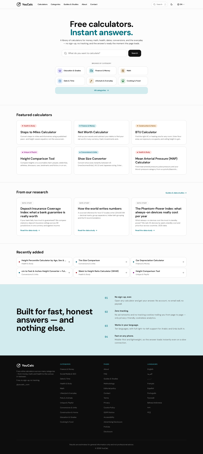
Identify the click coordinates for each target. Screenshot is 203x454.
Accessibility (109, 417)
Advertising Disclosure (113, 422)
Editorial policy (110, 388)
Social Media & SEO (68, 374)
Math (62, 388)
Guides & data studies (176, 193)
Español (150, 388)
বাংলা (148, 407)
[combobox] (97, 53)
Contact (93, 4)
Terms (106, 398)
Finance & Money (67, 369)
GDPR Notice (109, 412)
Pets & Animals (66, 398)
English (150, 369)
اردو (149, 378)
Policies (107, 427)
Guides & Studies (71, 4)
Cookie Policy (109, 407)
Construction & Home (69, 412)
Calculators (43, 4)
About (84, 4)
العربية (149, 374)
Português (151, 393)
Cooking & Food (66, 422)
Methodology (109, 383)
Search (135, 53)
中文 (149, 412)
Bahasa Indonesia (154, 402)
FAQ (105, 374)
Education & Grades (68, 417)
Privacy (107, 403)
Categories (55, 4)
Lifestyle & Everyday (68, 393)
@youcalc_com (22, 384)
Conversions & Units (68, 407)
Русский (150, 398)
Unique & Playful (66, 403)
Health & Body (66, 383)
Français (150, 383)
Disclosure (108, 431)
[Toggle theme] (171, 4)
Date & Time (65, 379)
